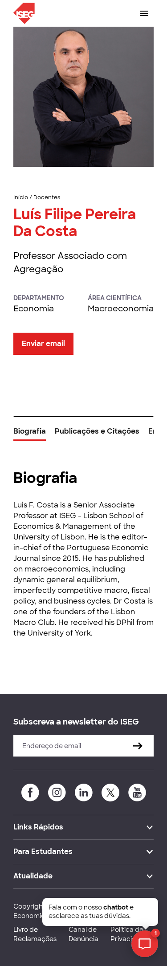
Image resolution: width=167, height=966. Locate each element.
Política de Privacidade (129, 934)
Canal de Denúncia (83, 934)
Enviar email (43, 343)
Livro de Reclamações (35, 934)
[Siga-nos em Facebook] (30, 792)
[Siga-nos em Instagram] (57, 792)
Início (20, 197)
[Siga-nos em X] (110, 792)
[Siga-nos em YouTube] (137, 792)
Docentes (46, 197)
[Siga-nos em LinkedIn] (84, 792)
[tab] (29, 434)
